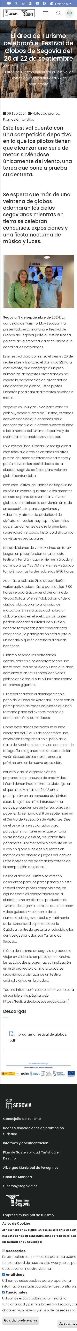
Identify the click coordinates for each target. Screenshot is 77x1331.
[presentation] (9, 3)
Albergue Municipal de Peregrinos (31, 1167)
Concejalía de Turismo (22, 1118)
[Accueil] (19, 13)
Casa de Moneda (17, 1177)
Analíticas (15, 1274)
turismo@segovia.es (20, 1186)
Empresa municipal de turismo (28, 1215)
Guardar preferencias (20, 1320)
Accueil (9, 66)
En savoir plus (55, 1241)
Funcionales (16, 1292)
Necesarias (15, 1251)
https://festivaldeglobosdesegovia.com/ (36, 1001)
